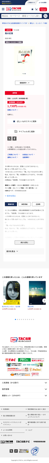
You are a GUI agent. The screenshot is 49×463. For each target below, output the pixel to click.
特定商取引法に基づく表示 (37, 409)
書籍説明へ (23, 83)
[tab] (14, 93)
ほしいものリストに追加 (26, 121)
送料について (11, 157)
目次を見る (11, 196)
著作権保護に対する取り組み (37, 423)
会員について (11, 110)
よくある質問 (7, 430)
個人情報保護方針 (9, 416)
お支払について (27, 154)
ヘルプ (30, 430)
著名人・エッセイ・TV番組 (39, 23)
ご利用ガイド (31, 2)
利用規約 (6, 409)
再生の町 (31, 306)
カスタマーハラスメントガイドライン (12, 423)
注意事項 (25, 157)
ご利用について (12, 154)
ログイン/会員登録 (43, 9)
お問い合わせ (7, 435)
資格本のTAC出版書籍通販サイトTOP (14, 23)
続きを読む (24, 242)
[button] (44, 300)
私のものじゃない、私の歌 (11, 306)
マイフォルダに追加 (27, 131)
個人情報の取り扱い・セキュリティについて (37, 415)
